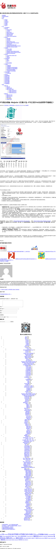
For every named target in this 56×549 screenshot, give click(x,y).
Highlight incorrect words (12, 46)
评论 (1, 306)
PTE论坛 (6, 74)
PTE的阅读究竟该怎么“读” (5, 294)
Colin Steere (27, 409)
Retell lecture (9, 35)
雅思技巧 (46, 538)
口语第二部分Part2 (12, 91)
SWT (28, 381)
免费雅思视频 (26, 469)
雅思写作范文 (50, 536)
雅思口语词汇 (26, 453)
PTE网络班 (9, 66)
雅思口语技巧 (14, 538)
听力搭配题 (28, 499)
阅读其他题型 (28, 513)
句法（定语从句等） (27, 459)
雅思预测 (20, 539)
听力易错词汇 (28, 500)
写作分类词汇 (28, 481)
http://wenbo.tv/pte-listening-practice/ (42, 221)
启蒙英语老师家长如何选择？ (8, 528)
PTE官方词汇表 (27, 448)
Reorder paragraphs (11, 53)
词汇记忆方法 (27, 451)
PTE (3, 26)
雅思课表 (28, 505)
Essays (8, 56)
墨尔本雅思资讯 (27, 476)
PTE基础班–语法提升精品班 (12, 67)
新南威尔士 (28, 428)
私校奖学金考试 (5, 16)
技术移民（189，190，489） (28, 440)
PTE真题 (37, 534)
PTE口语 (6, 28)
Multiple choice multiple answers (14, 52)
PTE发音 (8, 30)
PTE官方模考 (6, 82)
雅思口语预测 (26, 538)
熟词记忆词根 (27, 450)
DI (28, 378)
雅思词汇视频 (28, 474)
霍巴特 (23, 539)
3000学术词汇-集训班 (28, 387)
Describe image (10, 34)
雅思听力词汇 (27, 454)
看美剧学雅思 (23, 536)
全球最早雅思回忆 (8, 536)
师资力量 (26, 408)
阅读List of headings (28, 509)
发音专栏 (8, 86)
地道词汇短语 (9, 88)
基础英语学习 (25, 402)
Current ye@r (3, 316)
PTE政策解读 (6, 75)
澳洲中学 (27, 424)
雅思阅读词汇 (27, 456)
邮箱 (1, 310)
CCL (3, 18)
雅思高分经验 (27, 517)
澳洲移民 (26, 435)
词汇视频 (28, 536)
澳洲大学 (27, 425)
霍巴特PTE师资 (27, 519)
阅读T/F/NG (28, 511)
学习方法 (27, 460)
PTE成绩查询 (6, 83)
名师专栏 (27, 414)
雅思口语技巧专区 (10, 89)
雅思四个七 (33, 538)
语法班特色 (28, 503)
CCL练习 (5, 25)
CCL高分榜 (6, 21)
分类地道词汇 (27, 449)
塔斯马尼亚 (28, 427)
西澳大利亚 (28, 432)
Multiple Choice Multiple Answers (14, 45)
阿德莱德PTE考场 (27, 466)
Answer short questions (11, 36)
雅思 (3, 84)
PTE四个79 (32, 534)
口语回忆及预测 (28, 516)
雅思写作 (6, 93)
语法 (26, 457)
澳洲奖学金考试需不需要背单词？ (8, 529)
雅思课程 (27, 502)
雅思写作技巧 (46, 536)
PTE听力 (6, 37)
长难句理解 (28, 508)
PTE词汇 (46, 534)
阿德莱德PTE (25, 465)
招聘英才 (26, 420)
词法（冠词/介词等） (27, 461)
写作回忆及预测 (28, 515)
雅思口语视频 (28, 471)
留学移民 (27, 436)
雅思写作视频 (28, 470)
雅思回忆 (37, 538)
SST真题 (3, 536)
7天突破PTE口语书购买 (11, 70)
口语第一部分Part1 (12, 90)
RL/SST (8, 60)
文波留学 (25, 422)
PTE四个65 (2, 261)
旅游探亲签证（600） (28, 441)
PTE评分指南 (6, 77)
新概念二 (28, 405)
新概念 (26, 403)
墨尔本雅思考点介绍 (28, 477)
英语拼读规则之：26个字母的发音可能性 (10, 524)
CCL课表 (5, 23)
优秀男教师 (27, 413)
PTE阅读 (6, 47)
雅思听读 (27, 501)
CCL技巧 (5, 19)
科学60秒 (8, 39)
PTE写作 (6, 54)
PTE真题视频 (9, 62)
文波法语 (26, 421)
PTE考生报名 (6, 80)
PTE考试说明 (6, 78)
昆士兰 (28, 429)
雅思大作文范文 (41, 538)
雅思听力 (27, 494)
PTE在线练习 (6, 27)
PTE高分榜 (9, 73)
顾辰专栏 (28, 418)
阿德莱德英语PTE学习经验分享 (27, 467)
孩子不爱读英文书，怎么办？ (8, 526)
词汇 (26, 444)
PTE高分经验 (6, 72)
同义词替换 (28, 507)
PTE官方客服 (6, 81)
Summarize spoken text (11, 44)
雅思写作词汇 (27, 452)
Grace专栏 (28, 416)
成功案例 (27, 478)
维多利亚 (28, 430)
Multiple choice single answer (13, 42)
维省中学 (27, 434)
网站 (1, 312)
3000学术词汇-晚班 (28, 385)
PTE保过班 (9, 65)
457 (26, 336)
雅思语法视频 (28, 475)
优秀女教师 (27, 412)
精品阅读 (4, 15)
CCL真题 (5, 24)
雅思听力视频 (28, 473)
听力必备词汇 (28, 498)
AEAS (26, 337)
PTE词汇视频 (9, 49)
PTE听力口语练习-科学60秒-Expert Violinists (9, 289)
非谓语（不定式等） (27, 464)
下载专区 (26, 401)
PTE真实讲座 (9, 29)
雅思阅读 (27, 506)
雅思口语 (6, 85)
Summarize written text (11, 55)
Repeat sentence (10, 33)
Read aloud (9, 32)
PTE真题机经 (6, 58)
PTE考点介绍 (6, 76)
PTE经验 (6, 261)
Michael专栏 (28, 417)
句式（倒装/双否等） (27, 458)
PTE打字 (8, 57)
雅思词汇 (3, 539)
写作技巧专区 (9, 99)
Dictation (8, 40)
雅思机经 (49, 538)
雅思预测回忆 (26, 514)
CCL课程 (5, 20)
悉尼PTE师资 (27, 419)
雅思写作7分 (41, 536)
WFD (7, 59)
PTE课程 (6, 64)
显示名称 (2, 308)
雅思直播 (52, 538)
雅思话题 (7, 539)
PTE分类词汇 (27, 445)
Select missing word (11, 41)
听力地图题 (28, 497)
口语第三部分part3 (12, 92)
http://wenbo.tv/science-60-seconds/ (21, 221)
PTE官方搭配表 (27, 446)
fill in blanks (9, 43)
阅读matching (28, 510)
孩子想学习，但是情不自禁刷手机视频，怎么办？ (11, 525)
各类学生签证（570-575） (28, 437)
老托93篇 (8, 38)
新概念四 (28, 407)
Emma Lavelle (27, 410)
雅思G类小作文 (9, 96)
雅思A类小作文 (9, 94)
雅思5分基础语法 (27, 462)
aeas (3, 17)
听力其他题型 (28, 495)
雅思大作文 (9, 97)
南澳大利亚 (28, 426)
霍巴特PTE (26, 518)
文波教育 (26, 105)
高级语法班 (28, 390)
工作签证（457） (28, 438)
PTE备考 (26, 365)
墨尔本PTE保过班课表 (11, 69)
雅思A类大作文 (31, 536)
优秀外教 (27, 411)
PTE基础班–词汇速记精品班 (12, 68)
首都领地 (28, 433)
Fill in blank (9, 50)
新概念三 (28, 404)
